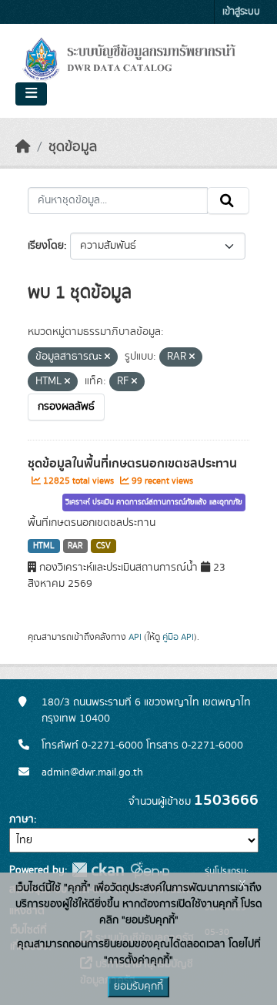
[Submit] (228, 201)
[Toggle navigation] (31, 94)
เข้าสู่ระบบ (241, 12)
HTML (44, 546)
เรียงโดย (46, 245)
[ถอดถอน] (107, 357)
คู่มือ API (178, 637)
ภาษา (21, 819)
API (135, 637)
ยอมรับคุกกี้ (138, 986)
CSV (103, 546)
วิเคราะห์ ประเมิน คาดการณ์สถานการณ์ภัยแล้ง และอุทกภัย (153, 502)
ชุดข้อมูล (72, 147)
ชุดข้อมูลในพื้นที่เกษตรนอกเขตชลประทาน (132, 464)
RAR (75, 546)
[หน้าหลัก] (23, 147)
